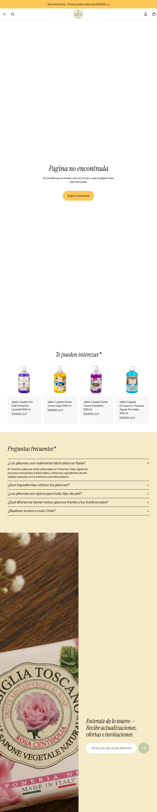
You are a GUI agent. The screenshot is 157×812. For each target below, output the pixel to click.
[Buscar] (12, 14)
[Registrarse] (143, 748)
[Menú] (4, 14)
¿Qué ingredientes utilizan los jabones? (39, 485)
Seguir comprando (78, 195)
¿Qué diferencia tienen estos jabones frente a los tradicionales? (58, 502)
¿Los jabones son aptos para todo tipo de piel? (45, 493)
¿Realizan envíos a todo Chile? (32, 511)
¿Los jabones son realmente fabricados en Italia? (46, 463)
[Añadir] (35, 390)
